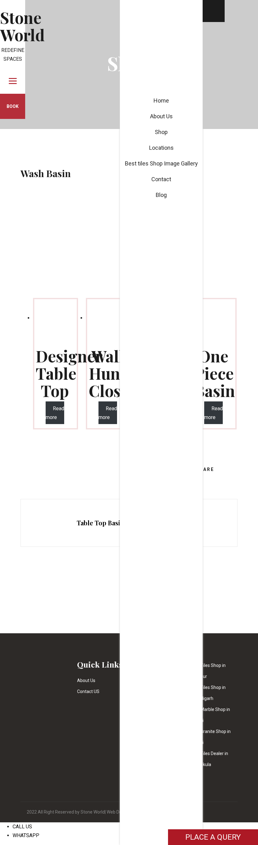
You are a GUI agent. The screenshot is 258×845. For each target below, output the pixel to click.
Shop (161, 132)
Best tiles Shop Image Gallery (161, 163)
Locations (161, 147)
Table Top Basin (100, 522)
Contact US (88, 691)
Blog (161, 195)
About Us (86, 680)
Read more (55, 413)
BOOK (13, 106)
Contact (161, 179)
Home (161, 100)
